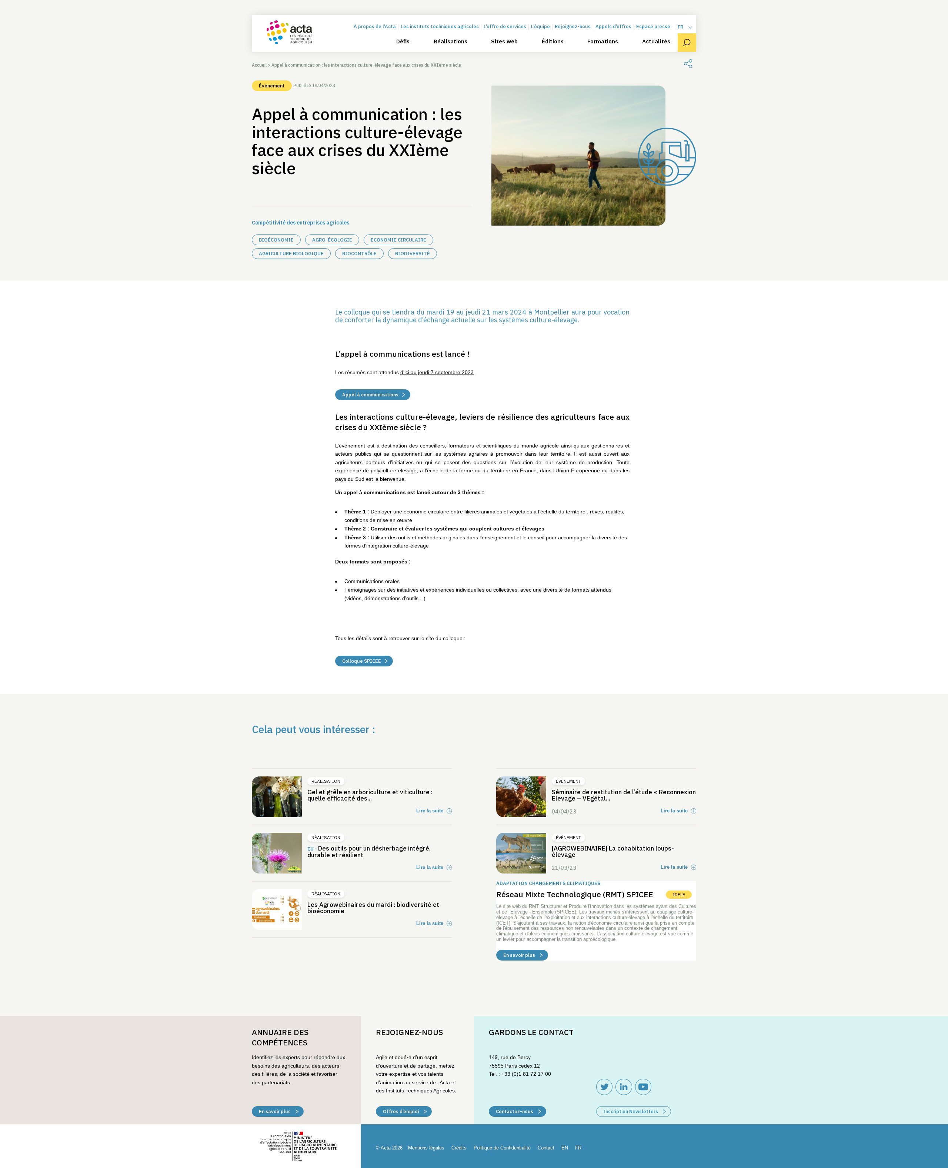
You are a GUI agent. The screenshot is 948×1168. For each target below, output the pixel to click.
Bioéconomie (276, 240)
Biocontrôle (359, 253)
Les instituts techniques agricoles (440, 27)
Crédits (459, 1148)
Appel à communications (370, 395)
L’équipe (540, 27)
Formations (602, 41)
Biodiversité (412, 253)
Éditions (553, 41)
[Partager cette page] (688, 63)
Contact (546, 1148)
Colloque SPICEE (361, 661)
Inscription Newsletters (631, 1111)
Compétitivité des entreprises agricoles (300, 222)
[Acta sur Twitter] (604, 1087)
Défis (403, 41)
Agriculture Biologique (291, 253)
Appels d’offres (613, 27)
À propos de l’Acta (375, 27)
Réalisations (450, 41)
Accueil (259, 65)
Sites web (504, 41)
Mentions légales (426, 1148)
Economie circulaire (398, 240)
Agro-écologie (332, 240)
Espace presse (653, 27)
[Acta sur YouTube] (643, 1087)
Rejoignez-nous (573, 27)
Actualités (656, 41)
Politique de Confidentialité (502, 1148)
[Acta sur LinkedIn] (623, 1087)
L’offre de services (505, 27)
